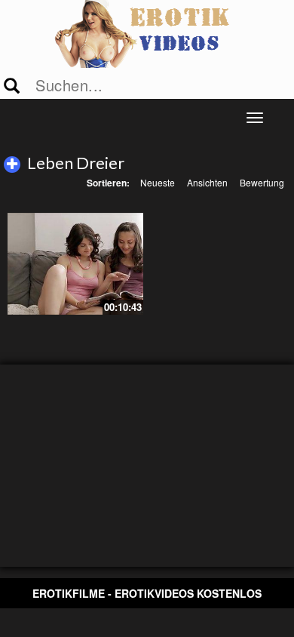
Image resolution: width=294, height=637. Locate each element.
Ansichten (207, 182)
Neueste (157, 182)
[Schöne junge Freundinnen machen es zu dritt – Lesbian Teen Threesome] (75, 264)
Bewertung (262, 182)
